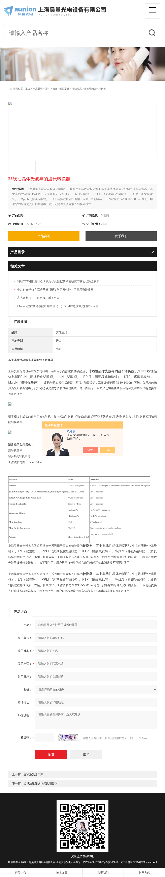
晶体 (47, 88)
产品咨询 (43, 236)
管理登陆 (138, 862)
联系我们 (121, 236)
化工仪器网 (126, 862)
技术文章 (61, 872)
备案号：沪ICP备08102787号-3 (90, 862)
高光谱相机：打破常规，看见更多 (38, 297)
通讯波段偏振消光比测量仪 (40, 783)
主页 (27, 88)
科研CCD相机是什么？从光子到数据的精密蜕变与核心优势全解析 (58, 281)
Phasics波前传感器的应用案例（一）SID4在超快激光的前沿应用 (57, 306)
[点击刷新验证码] (68, 737)
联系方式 (144, 872)
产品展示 (37, 88)
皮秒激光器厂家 (33, 774)
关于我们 (103, 872)
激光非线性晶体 (61, 88)
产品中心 (20, 872)
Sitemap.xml (150, 862)
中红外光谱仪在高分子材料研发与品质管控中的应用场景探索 (55, 289)
